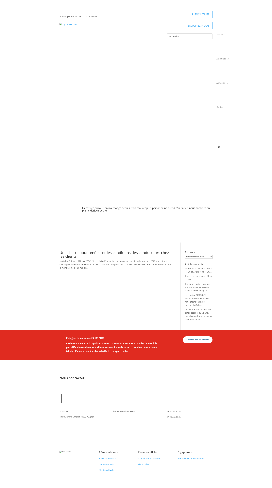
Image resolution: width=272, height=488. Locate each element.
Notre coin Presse (107, 458)
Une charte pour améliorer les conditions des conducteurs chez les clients (114, 254)
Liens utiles (143, 464)
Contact (220, 107)
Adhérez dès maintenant (197, 339)
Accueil (219, 34)
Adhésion (220, 83)
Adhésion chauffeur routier (191, 458)
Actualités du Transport (149, 458)
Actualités (221, 58)
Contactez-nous (106, 464)
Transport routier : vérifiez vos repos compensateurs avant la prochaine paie (197, 287)
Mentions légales (107, 470)
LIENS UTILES (200, 14)
